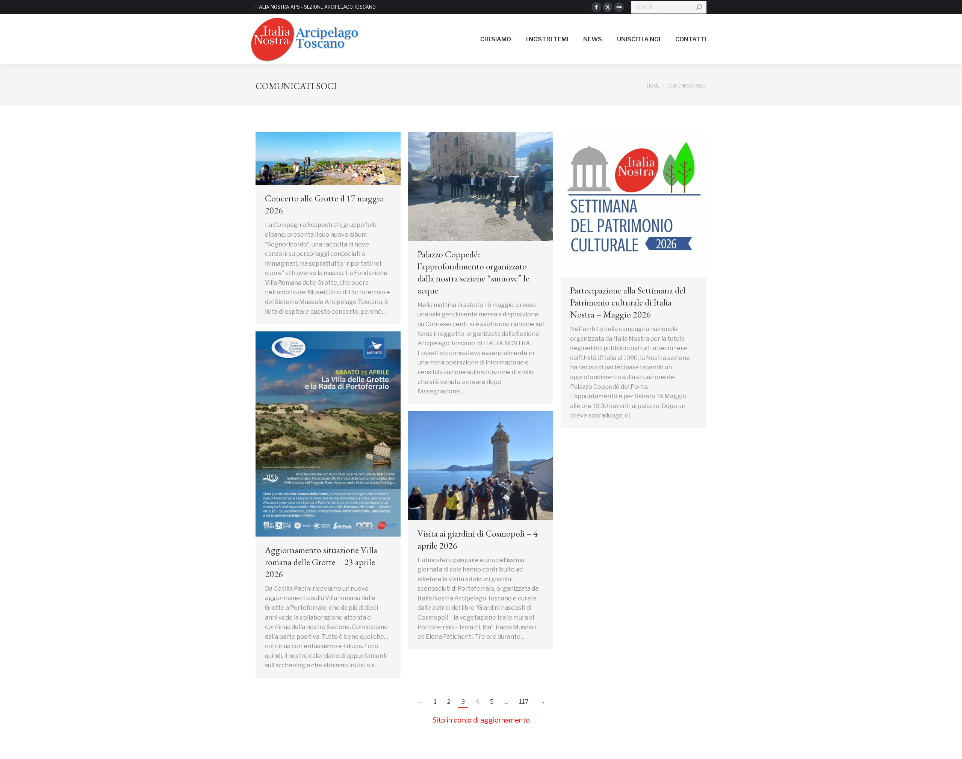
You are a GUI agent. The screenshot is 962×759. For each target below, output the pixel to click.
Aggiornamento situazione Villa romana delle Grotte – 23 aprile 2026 (321, 562)
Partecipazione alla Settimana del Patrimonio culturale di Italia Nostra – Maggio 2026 (627, 302)
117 (524, 701)
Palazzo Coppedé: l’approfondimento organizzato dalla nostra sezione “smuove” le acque (473, 272)
